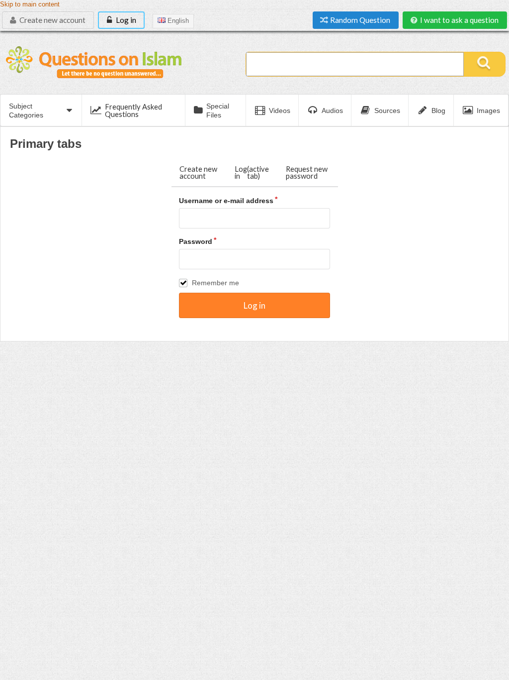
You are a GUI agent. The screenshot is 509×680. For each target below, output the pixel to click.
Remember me (215, 283)
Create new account (51, 19)
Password (195, 241)
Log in (125, 19)
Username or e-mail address (226, 201)
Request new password (307, 172)
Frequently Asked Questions (133, 110)
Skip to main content (30, 4)
